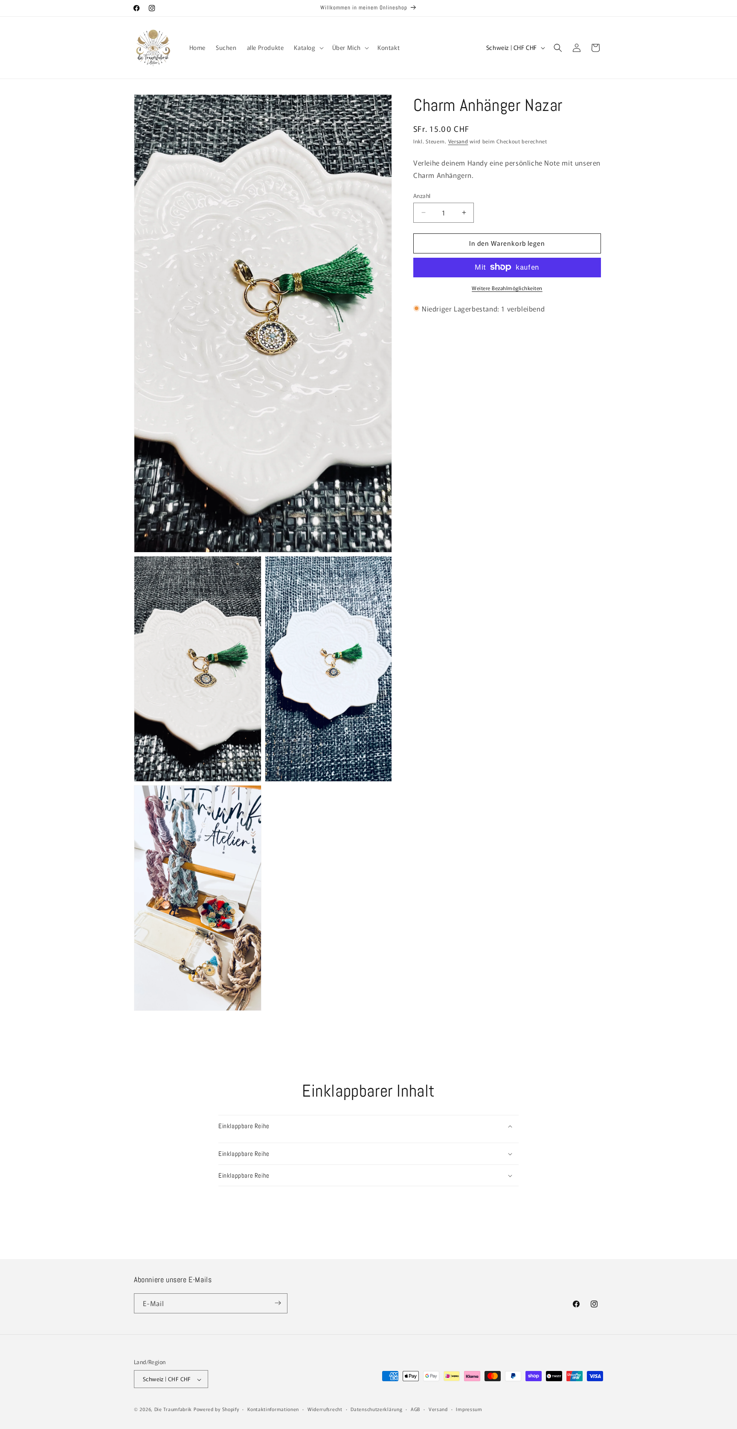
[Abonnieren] (277, 1303)
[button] (308, 47)
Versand (458, 141)
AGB (415, 1409)
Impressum (469, 1409)
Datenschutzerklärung (376, 1409)
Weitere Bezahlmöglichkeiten (507, 287)
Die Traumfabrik (173, 1409)
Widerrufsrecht (325, 1409)
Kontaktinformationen (273, 1409)
